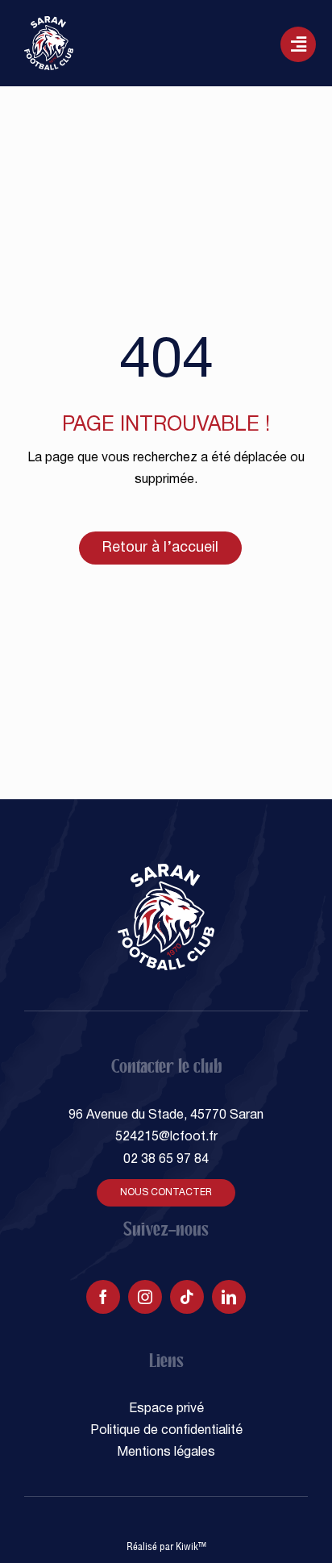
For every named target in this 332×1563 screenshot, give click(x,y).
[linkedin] (229, 1297)
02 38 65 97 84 (166, 1159)
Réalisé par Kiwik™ (166, 1546)
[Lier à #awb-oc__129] (298, 44)
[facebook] (103, 1297)
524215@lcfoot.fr (166, 1137)
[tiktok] (187, 1297)
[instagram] (145, 1297)
